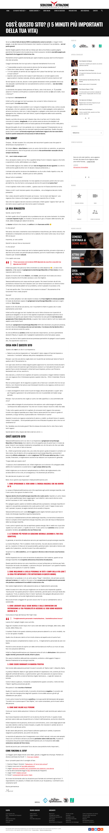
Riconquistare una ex (88, 820)
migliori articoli (21, 773)
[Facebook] (89, 829)
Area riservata (85, 11)
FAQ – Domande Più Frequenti (13, 815)
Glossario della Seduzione (89, 815)
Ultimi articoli (33, 813)
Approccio (51, 813)
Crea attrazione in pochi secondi (87, 275)
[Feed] (101, 829)
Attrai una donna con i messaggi (87, 258)
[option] (87, 88)
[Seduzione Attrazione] (54, 4)
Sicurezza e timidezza (88, 822)
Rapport (85, 818)
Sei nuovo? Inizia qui (19, 11)
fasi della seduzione (28, 766)
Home (7, 11)
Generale (68, 815)
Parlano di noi (73, 11)
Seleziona (76, 133)
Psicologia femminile (71, 818)
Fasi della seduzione (35, 818)
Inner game (52, 818)
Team (7, 817)
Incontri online (86, 817)
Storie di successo (59, 11)
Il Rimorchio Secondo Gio (55, 817)
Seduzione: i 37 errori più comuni (36, 764)
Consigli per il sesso (54, 815)
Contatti (95, 11)
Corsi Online (46, 11)
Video (31, 817)
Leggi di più (91, 161)
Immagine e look (70, 817)
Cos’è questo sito (10, 813)
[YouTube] (98, 829)
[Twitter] (95, 829)
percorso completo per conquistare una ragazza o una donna (33, 768)
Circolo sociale (69, 813)
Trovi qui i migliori (33, 757)
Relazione (68, 820)
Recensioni (52, 820)
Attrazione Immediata (80, 167)
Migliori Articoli (33, 815)
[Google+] (92, 829)
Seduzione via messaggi (72, 822)
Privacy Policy (35, 830)
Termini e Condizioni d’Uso (45, 830)
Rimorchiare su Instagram (55, 822)
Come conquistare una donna (90, 813)
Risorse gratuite (34, 11)
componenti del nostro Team (22, 775)
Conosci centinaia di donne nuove (87, 240)
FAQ (28, 770)
